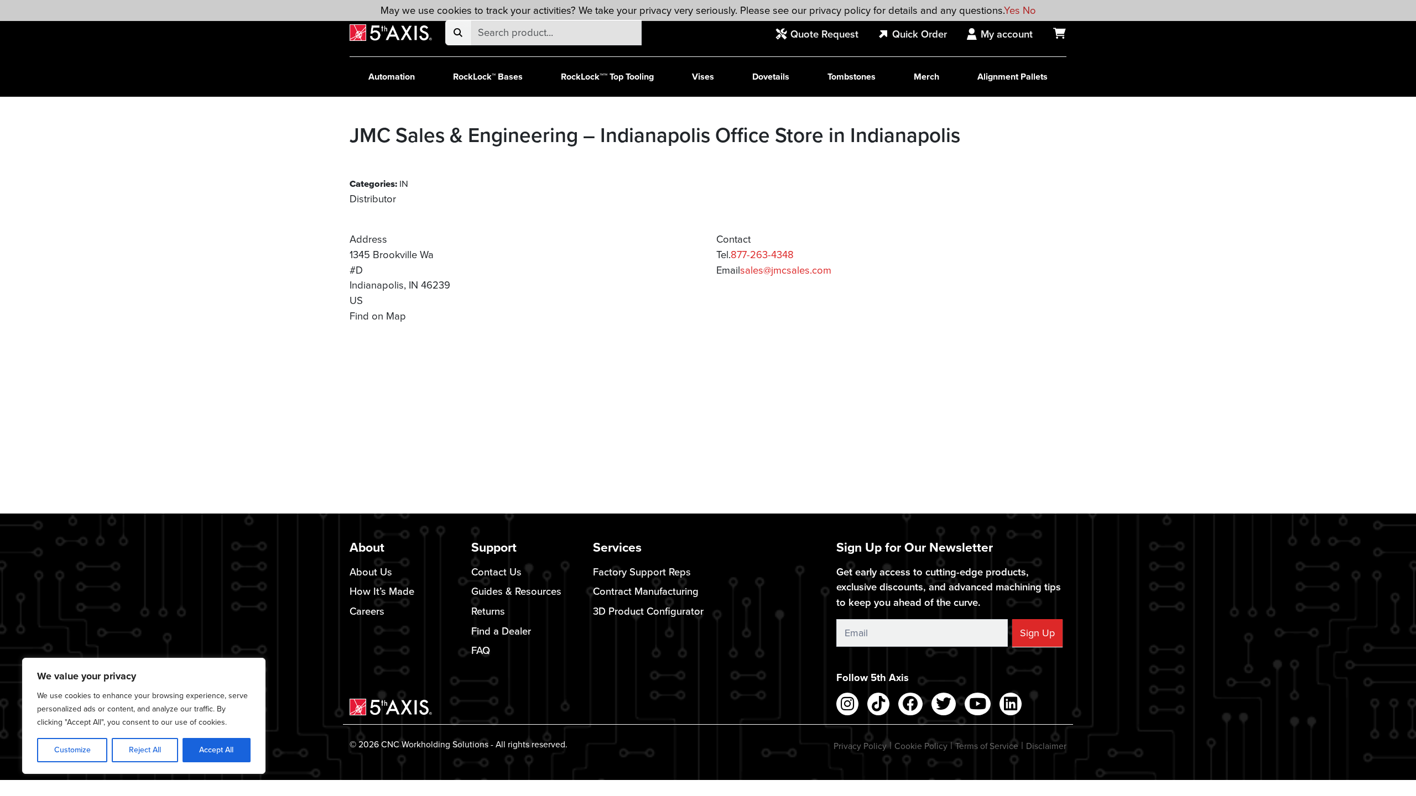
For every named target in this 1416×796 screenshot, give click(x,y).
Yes (1012, 10)
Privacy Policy (860, 746)
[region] (144, 716)
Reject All (145, 750)
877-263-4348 (762, 254)
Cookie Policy (921, 746)
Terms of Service (986, 746)
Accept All (216, 750)
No (1029, 10)
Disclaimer (1046, 746)
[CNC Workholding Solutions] (391, 32)
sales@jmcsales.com (785, 270)
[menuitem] (823, 35)
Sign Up (1037, 633)
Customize (72, 750)
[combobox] (556, 32)
